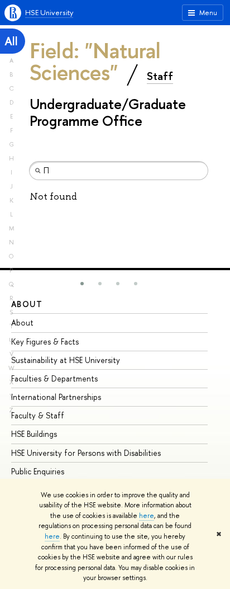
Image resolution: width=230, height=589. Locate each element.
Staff (160, 76)
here (146, 515)
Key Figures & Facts (45, 341)
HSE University (49, 12)
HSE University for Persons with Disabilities (86, 452)
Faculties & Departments (54, 378)
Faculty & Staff (37, 415)
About (26, 304)
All (11, 41)
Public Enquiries (37, 471)
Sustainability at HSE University (65, 360)
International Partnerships (56, 397)
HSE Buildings (34, 433)
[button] (82, 284)
